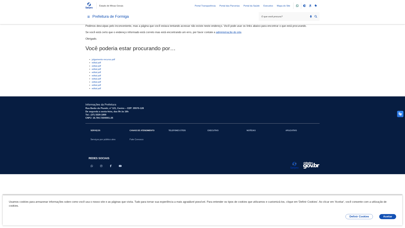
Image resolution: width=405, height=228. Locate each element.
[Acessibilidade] (310, 5)
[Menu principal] (88, 17)
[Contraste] (304, 5)
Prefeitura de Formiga (110, 16)
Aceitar (387, 216)
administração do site (228, 32)
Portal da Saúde (251, 5)
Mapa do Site (283, 5)
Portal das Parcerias (229, 5)
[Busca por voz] (310, 16)
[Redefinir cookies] (315, 5)
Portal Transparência (205, 5)
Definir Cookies (359, 216)
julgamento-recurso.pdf (103, 59)
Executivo (268, 5)
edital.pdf (96, 62)
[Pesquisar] (315, 16)
